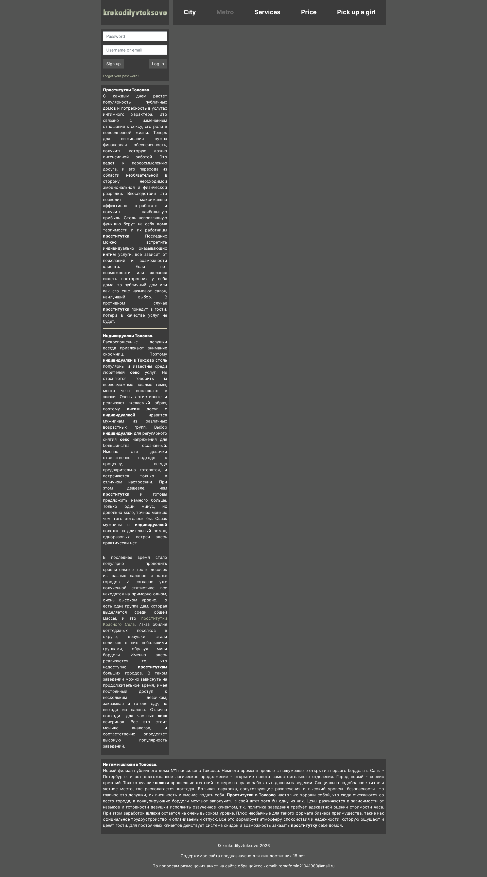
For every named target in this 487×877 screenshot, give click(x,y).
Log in (158, 63)
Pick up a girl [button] (356, 12)
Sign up (113, 63)
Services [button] (267, 12)
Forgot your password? (121, 76)
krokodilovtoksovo (135, 12)
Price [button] (309, 12)
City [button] (190, 12)
